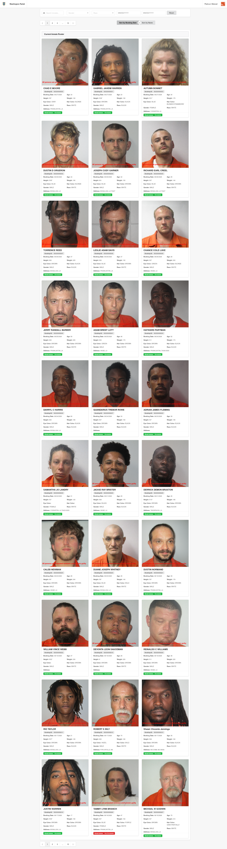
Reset (171, 13)
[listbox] (78, 13)
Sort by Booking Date (128, 22)
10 (68, 23)
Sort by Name (147, 22)
